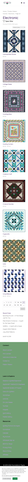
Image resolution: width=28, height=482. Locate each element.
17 (15, 302)
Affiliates (5, 455)
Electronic (11, 13)
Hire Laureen (7, 354)
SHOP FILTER (7, 336)
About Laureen (7, 350)
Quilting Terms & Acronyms (11, 426)
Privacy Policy (7, 447)
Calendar (5, 433)
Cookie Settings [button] (7, 478)
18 (18, 302)
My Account (6, 436)
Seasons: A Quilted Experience (12, 381)
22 (7, 305)
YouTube (5, 406)
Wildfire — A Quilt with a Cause (12, 326)
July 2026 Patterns (9, 332)
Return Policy (7, 451)
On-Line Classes (8, 402)
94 (21, 305)
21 (4, 305)
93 (18, 305)
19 (20, 302)
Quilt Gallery (7, 413)
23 (10, 305)
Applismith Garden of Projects (12, 388)
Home (4, 11)
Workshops (6, 395)
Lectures (5, 399)
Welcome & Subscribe (9, 357)
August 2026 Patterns (9, 329)
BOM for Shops (7, 444)
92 (15, 305)
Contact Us (6, 361)
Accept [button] (15, 478)
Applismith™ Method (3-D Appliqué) (14, 384)
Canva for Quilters (8, 391)
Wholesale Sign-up (8, 440)
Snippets (5, 409)
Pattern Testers (7, 364)
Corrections (6, 429)
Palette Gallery (7, 417)
